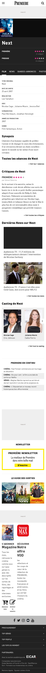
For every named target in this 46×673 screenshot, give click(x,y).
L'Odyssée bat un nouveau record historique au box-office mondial (20, 387)
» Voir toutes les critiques (34, 215)
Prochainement (9, 628)
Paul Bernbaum (8, 114)
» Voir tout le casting (36, 346)
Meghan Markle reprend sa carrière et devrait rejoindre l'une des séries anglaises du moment (21, 382)
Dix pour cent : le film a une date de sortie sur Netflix (21, 376)
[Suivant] (42, 321)
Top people (7, 639)
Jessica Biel (34, 106)
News (12, 71)
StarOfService (32, 663)
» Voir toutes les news (35, 296)
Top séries (6, 634)
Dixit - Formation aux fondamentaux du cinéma (17, 665)
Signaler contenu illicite (22, 670)
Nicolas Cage (7, 106)
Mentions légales (7, 670)
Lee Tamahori (8, 99)
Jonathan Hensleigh (24, 114)
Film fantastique (9, 129)
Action (19, 129)
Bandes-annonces (27, 71)
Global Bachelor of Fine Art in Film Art (14, 663)
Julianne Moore (21, 106)
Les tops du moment (10, 645)
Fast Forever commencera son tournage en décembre (22, 370)
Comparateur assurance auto (11, 661)
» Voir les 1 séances (36, 164)
